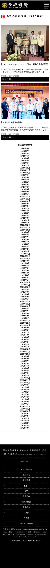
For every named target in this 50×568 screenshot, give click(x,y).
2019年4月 (25, 340)
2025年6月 (25, 182)
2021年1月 (25, 299)
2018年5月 (25, 366)
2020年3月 (25, 313)
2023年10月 (25, 230)
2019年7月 (25, 332)
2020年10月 (25, 306)
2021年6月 (25, 292)
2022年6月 (25, 268)
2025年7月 (25, 180)
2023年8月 (25, 235)
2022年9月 (25, 261)
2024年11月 (25, 199)
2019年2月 (25, 344)
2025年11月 (25, 170)
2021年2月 (25, 297)
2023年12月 (25, 225)
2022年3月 (25, 275)
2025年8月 (25, 177)
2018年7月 (25, 361)
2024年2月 (25, 220)
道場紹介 (26, 507)
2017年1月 (25, 404)
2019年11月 (25, 323)
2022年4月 (25, 273)
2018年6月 (25, 363)
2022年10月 (25, 258)
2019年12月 (25, 320)
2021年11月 (25, 285)
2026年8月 (25, 149)
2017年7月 (25, 390)
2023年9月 (25, 232)
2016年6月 (25, 421)
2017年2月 (25, 402)
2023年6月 (25, 239)
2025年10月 (25, 173)
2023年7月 (25, 237)
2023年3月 (25, 246)
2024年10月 (25, 201)
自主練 (26, 518)
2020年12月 (25, 301)
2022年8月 (25, 263)
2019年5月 (25, 337)
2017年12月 (25, 378)
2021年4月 (25, 294)
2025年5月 (25, 184)
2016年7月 (25, 418)
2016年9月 (25, 414)
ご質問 (26, 513)
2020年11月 (25, 304)
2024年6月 (25, 211)
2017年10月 (25, 382)
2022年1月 (25, 280)
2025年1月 (25, 194)
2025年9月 (25, 175)
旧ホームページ (26, 523)
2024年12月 (25, 196)
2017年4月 (25, 397)
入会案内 (26, 496)
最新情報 (26, 480)
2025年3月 (25, 189)
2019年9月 (25, 328)
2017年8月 (25, 387)
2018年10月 (25, 354)
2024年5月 (25, 213)
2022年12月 (25, 254)
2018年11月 (25, 351)
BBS (26, 491)
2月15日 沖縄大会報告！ (13, 122)
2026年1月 (25, 165)
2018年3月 (25, 371)
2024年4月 (25, 215)
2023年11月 (25, 227)
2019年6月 (25, 335)
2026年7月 (25, 151)
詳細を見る (8, 79)
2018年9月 (25, 356)
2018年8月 (25, 359)
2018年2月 (25, 373)
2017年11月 (25, 380)
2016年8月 (25, 416)
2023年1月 (25, 251)
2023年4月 (25, 244)
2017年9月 (25, 385)
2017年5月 (25, 394)
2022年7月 (25, 266)
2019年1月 (25, 347)
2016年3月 (25, 428)
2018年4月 (25, 368)
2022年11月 (25, 256)
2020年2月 (25, 316)
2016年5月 (25, 423)
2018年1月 (25, 375)
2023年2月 (25, 249)
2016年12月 (25, 406)
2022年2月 (25, 278)
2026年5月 (25, 156)
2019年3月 (25, 342)
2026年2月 (25, 163)
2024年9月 (25, 204)
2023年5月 (25, 242)
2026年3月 (25, 161)
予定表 (26, 486)
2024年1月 (25, 223)
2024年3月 (25, 218)
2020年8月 (25, 309)
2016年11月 (25, 409)
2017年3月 (25, 399)
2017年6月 (25, 392)
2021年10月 (25, 287)
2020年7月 (25, 311)
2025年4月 (25, 187)
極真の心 (26, 475)
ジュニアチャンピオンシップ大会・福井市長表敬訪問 (25, 64)
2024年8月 (25, 206)
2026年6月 (25, 153)
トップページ (26, 469)
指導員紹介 (26, 502)
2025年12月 (25, 168)
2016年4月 (25, 425)
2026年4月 (25, 158)
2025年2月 (25, 192)
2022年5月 (25, 270)
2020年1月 (25, 318)
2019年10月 (25, 325)
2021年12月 (25, 282)
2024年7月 (25, 208)
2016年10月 (25, 411)
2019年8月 (25, 330)
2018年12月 (25, 349)
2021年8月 (25, 289)
